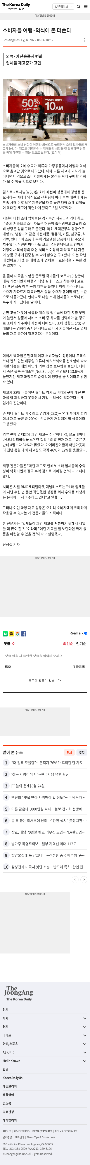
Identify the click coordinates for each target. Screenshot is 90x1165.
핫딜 (5, 1069)
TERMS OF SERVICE (66, 1131)
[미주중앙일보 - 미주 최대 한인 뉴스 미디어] (16, 6)
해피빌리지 (10, 1120)
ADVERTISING (21, 1131)
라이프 (7, 1035)
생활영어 (8, 1094)
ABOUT (7, 1131)
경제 (5, 1026)
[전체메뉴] (85, 6)
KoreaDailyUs (12, 1077)
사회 (5, 1018)
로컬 (82, 752)
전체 (69, 752)
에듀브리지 (10, 1086)
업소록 (7, 1103)
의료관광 (8, 1112)
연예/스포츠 (10, 1043)
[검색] (78, 6)
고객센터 (19, 1137)
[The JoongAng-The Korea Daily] (18, 993)
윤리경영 (7, 1137)
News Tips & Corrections (41, 1137)
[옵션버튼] (84, 40)
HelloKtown (11, 1060)
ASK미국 (8, 1052)
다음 (83, 879)
